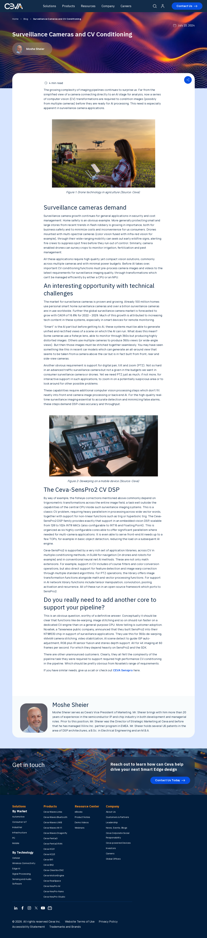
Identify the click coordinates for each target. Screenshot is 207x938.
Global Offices (113, 858)
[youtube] (43, 908)
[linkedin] (15, 908)
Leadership (112, 822)
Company (108, 6)
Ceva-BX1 (48, 859)
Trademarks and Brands (65, 926)
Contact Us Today (167, 780)
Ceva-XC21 (49, 848)
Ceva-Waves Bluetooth (55, 817)
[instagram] (29, 908)
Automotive (18, 816)
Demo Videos (82, 822)
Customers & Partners (117, 817)
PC (13, 837)
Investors (111, 848)
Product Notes (82, 817)
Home (15, 18)
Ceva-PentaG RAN (52, 843)
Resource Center (87, 806)
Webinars (79, 827)
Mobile (15, 843)
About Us (111, 811)
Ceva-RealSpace (52, 880)
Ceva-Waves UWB (52, 822)
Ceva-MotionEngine (53, 875)
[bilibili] (49, 908)
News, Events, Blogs (116, 827)
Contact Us (184, 6)
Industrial (17, 827)
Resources (88, 6)
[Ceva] (14, 8)
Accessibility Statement (28, 926)
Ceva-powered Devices (118, 842)
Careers (126, 6)
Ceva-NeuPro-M (51, 886)
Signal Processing (21, 873)
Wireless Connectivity (23, 863)
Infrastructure (19, 832)
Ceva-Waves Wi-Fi (52, 827)
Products (68, 6)
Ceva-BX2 (48, 864)
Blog (25, 18)
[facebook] (22, 908)
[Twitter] (36, 908)
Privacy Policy (108, 921)
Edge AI (16, 868)
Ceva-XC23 (49, 854)
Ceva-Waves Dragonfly (55, 833)
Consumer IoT (19, 821)
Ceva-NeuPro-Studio (54, 896)
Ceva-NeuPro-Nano (53, 891)
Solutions (49, 6)
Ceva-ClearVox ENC (53, 870)
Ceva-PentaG (50, 838)
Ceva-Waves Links (52, 811)
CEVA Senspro (123, 670)
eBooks (79, 811)
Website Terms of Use (80, 921)
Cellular (16, 857)
